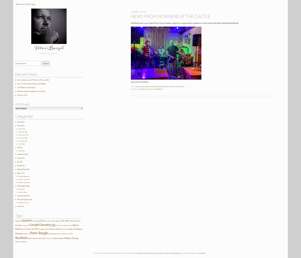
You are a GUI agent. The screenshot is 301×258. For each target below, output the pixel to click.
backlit (40, 221)
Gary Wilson (140, 86)
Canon (52, 221)
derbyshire (18, 225)
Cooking (20, 151)
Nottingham (78, 229)
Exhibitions (21, 154)
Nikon (71, 229)
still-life (44, 238)
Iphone (75, 225)
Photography (21, 186)
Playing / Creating (23, 182)
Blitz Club (47, 221)
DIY (18, 147)
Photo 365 (21, 192)
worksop (23, 241)
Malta (58, 229)
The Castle (180, 86)
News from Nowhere (153, 86)
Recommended (22, 196)
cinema (57, 221)
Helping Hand (21, 169)
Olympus (19, 233)
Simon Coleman (32, 238)
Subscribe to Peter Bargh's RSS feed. (149, 253)
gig (53, 225)
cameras (20, 189)
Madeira (52, 229)
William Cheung (71, 238)
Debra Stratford (74, 221)
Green (70, 225)
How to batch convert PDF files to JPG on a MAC (33, 80)
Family (19, 158)
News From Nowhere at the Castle (171, 16)
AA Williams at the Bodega (26, 88)
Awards (19, 122)
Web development (23, 200)
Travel (20, 144)
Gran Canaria (64, 225)
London (42, 229)
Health (19, 166)
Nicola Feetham (64, 229)
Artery (34, 221)
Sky (40, 238)
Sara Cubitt (70, 234)
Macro (47, 229)
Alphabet (26, 220)
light (33, 229)
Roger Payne (57, 234)
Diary (19, 126)
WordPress (201, 253)
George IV (26, 225)
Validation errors (22, 202)
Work (18, 206)
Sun (48, 238)
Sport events (21, 141)
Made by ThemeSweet (172, 253)
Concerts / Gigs (145, 89)
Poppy (50, 233)
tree (51, 238)
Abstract (18, 221)
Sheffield (21, 238)
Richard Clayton (168, 86)
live (36, 228)
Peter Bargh (39, 233)
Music (19, 173)
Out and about (22, 135)
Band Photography (23, 176)
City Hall (64, 220)
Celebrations (21, 132)
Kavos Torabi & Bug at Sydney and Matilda (31, 84)
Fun (18, 162)
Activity (20, 129)
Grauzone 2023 (22, 95)
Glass (57, 225)
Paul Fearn (27, 234)
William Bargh (58, 238)
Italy (17, 229)
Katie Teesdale (25, 229)
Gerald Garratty (40, 225)
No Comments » (158, 89)
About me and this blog (25, 4)
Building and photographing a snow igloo (31, 91)
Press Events (21, 138)
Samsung (63, 234)
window (17, 242)
